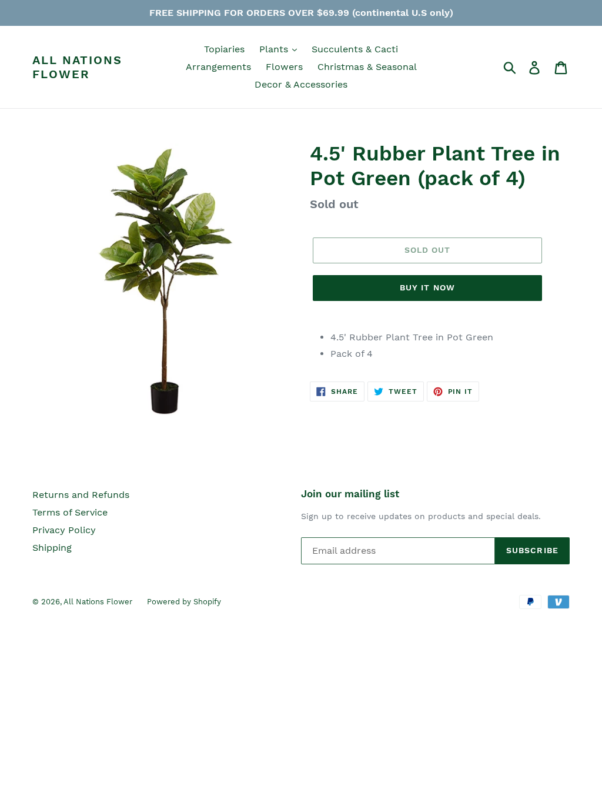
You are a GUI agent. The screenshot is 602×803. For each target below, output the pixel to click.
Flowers (284, 66)
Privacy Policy (64, 530)
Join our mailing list (350, 494)
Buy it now (427, 287)
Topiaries (224, 49)
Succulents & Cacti (355, 49)
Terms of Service (70, 512)
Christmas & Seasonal (367, 66)
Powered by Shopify (184, 601)
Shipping (52, 547)
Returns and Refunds (80, 494)
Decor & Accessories (301, 84)
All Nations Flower (77, 67)
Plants (275, 49)
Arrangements (218, 66)
